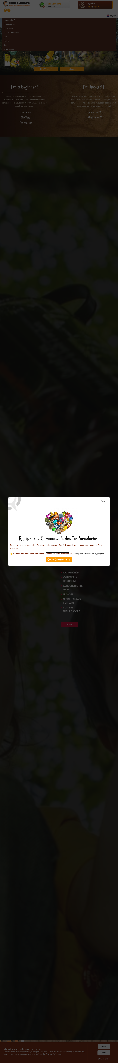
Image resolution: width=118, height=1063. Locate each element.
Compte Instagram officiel (59, 559)
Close (103, 501)
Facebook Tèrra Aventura (57, 554)
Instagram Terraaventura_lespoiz (89, 554)
